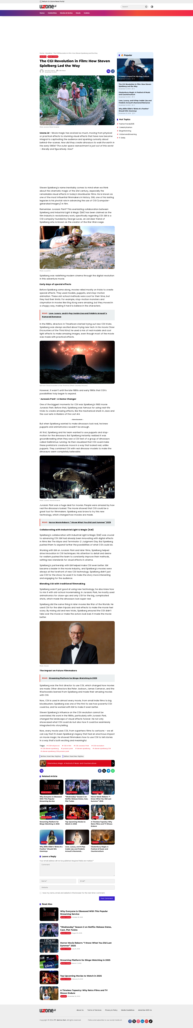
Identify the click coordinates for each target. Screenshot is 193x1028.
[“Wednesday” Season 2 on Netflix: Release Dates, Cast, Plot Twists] (77, 787)
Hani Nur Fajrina (50, 70)
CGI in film (67, 746)
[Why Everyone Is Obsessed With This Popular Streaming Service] (51, 787)
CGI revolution (98, 746)
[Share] (113, 71)
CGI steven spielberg (50, 748)
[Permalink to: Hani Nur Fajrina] (42, 71)
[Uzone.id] (48, 6)
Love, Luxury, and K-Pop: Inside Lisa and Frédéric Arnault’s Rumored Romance (75, 849)
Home (42, 53)
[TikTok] (149, 1021)
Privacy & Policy (111, 1010)
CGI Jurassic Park (82, 746)
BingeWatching (125, 131)
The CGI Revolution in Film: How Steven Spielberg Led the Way (135, 85)
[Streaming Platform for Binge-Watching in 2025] (51, 812)
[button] (146, 6)
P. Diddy (122, 138)
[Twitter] (104, 771)
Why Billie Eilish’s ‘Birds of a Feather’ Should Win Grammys (51, 849)
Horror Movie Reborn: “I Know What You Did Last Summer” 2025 (101, 799)
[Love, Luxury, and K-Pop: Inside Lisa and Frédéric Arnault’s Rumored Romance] (77, 837)
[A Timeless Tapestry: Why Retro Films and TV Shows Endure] (103, 812)
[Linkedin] (141, 1021)
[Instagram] (136, 1021)
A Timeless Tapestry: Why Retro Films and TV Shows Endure (101, 824)
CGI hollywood (54, 746)
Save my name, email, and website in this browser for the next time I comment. (74, 893)
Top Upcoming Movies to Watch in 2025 (75, 823)
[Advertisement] (96, 32)
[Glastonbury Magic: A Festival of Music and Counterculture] (103, 837)
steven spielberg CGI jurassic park (55, 751)
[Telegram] (108, 771)
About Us (80, 1010)
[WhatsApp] (113, 771)
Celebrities (70, 842)
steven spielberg (83, 748)
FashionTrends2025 (126, 124)
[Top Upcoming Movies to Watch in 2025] (77, 812)
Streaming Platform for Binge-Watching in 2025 (49, 823)
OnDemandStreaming (128, 134)
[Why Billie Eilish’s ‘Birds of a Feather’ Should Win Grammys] (51, 837)
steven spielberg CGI (102, 748)
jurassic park (68, 748)
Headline (48, 53)
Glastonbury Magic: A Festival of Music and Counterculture (99, 849)
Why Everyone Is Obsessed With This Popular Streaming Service (51, 799)
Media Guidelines (127, 1010)
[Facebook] (100, 771)
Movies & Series (53, 56)
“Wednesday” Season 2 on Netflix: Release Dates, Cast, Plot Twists (76, 799)
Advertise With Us (145, 1010)
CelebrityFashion (125, 127)
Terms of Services (94, 1010)
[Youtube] (145, 1021)
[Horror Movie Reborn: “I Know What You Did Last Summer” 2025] (103, 787)
